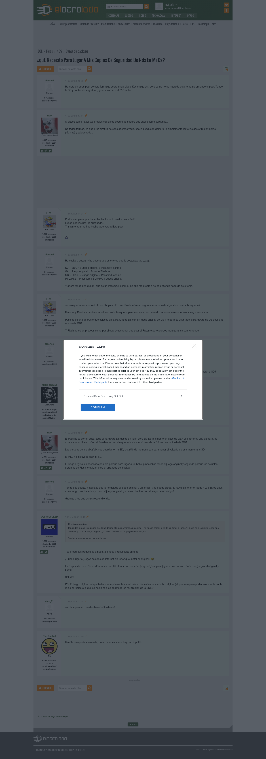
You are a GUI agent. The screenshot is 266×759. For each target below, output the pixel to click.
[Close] (195, 347)
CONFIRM (98, 407)
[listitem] (133, 396)
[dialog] (133, 379)
